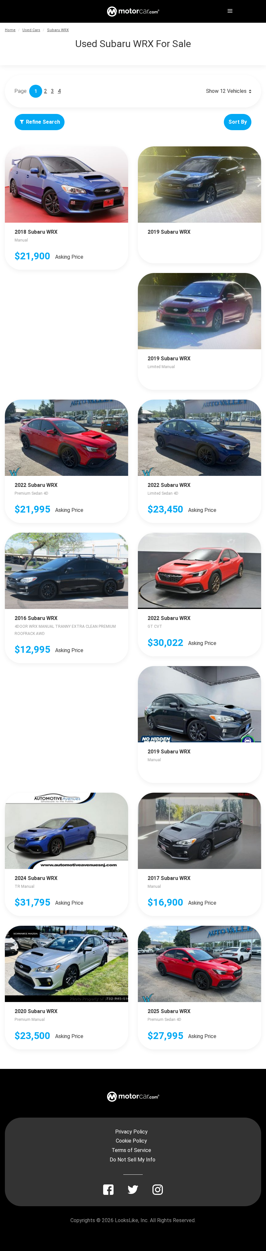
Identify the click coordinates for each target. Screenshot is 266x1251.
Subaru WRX (58, 30)
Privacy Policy (131, 1132)
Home (10, 30)
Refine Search (43, 122)
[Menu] (229, 9)
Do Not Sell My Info (132, 1160)
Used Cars (31, 30)
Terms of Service (131, 1150)
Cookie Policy (131, 1141)
